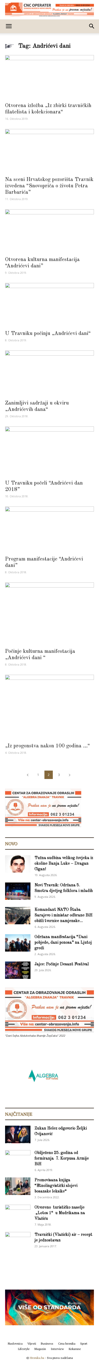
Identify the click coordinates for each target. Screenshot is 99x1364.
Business (47, 1343)
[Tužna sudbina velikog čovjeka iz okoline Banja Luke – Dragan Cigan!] (17, 864)
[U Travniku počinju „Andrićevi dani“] (49, 305)
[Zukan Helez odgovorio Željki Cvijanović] (17, 1134)
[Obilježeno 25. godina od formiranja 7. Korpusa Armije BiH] (17, 1159)
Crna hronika (66, 1343)
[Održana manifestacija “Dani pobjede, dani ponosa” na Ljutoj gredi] (17, 943)
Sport (83, 1343)
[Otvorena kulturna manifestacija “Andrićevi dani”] (49, 231)
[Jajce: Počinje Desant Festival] (17, 970)
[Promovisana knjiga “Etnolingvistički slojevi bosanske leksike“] (17, 1186)
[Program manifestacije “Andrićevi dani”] (49, 529)
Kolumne (75, 1349)
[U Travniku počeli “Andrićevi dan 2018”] (49, 451)
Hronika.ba (37, 1358)
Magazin (40, 1349)
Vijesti (31, 1343)
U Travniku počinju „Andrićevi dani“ (48, 333)
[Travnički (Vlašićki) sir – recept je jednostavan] (17, 1240)
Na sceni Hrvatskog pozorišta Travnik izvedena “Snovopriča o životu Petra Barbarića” (49, 186)
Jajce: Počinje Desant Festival (62, 964)
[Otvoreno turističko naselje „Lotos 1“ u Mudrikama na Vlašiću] (17, 1213)
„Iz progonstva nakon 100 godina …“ (47, 746)
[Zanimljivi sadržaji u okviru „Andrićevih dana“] (49, 373)
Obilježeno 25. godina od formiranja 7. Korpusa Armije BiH (62, 1158)
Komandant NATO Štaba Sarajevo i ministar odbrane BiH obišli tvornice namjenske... (63, 915)
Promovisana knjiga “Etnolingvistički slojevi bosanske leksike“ (56, 1185)
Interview (57, 1349)
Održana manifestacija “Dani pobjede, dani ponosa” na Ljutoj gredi (63, 942)
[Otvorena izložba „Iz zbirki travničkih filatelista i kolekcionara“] (49, 77)
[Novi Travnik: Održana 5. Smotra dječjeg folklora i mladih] (17, 891)
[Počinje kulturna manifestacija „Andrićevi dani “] (49, 613)
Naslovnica (15, 1343)
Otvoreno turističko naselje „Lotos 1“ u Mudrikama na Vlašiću (60, 1213)
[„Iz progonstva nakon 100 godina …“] (49, 707)
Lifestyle (24, 1349)
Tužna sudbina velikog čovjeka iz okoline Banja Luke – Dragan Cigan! (64, 863)
